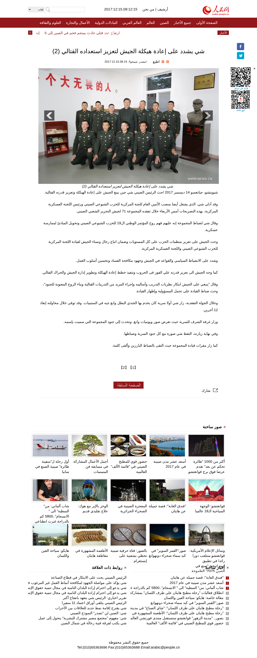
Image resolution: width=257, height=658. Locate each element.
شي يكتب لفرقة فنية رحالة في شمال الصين (93, 623)
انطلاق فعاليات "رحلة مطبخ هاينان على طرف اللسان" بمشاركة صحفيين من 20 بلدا (161, 593)
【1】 (133, 368)
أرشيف (162, 9)
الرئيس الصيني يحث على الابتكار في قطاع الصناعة (88, 577)
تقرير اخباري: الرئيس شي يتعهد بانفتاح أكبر (94, 598)
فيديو (111, 33)
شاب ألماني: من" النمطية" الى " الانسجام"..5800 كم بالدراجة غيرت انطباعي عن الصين (52, 516)
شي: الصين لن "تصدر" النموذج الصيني (98, 613)
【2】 (123, 368)
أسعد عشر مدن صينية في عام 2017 (196, 583)
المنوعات (143, 33)
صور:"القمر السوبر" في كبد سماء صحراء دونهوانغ (187, 603)
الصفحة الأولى (206, 23)
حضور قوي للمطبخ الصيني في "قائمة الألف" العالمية (129, 466)
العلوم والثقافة (50, 23)
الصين (164, 23)
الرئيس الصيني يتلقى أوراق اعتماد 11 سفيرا (94, 603)
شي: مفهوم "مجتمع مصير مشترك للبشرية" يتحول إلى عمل (82, 618)
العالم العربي (132, 23)
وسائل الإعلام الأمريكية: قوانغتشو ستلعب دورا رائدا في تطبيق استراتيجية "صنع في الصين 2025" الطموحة (207, 561)
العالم (151, 23)
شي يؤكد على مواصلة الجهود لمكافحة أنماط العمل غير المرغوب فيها (75, 583)
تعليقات (125, 33)
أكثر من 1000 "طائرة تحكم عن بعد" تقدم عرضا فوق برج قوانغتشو (206, 466)
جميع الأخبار (182, 23)
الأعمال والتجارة (78, 23)
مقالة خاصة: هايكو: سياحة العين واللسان (193, 598)
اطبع (156, 62)
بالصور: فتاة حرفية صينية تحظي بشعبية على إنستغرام (128, 556)
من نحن (148, 9)
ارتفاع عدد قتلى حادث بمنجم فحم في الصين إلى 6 (89, 33)
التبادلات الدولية (106, 23)
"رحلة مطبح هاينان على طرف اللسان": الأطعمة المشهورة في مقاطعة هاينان (166, 613)
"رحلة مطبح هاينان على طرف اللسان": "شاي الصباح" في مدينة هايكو (172, 608)
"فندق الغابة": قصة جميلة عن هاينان (197, 577)
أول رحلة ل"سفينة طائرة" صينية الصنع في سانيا (52, 466)
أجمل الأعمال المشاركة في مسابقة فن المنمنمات (90, 466)
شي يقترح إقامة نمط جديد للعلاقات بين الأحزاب (90, 608)
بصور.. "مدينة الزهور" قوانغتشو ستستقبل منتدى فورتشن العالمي (175, 618)
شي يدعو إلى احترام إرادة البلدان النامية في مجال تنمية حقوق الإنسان (74, 588)
